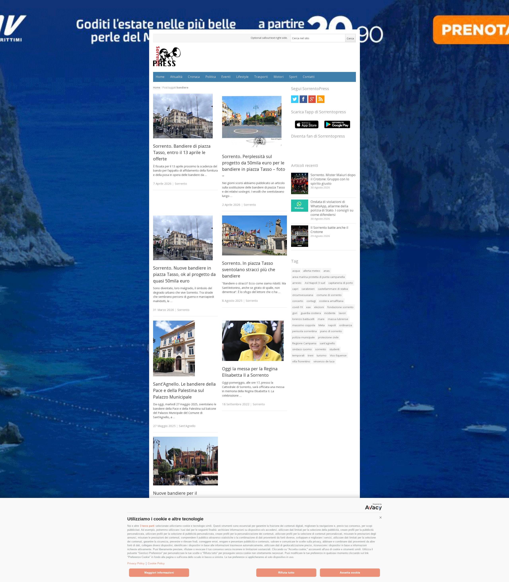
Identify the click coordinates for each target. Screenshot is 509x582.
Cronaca (194, 77)
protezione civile (328, 337)
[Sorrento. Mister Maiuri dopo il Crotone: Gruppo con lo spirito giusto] (299, 193)
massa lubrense (338, 319)
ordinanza (345, 325)
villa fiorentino (301, 361)
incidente (329, 313)
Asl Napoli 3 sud (315, 283)
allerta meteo (311, 271)
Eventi (225, 77)
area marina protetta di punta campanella (318, 277)
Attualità (176, 77)
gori (294, 313)
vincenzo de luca (324, 361)
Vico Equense (338, 355)
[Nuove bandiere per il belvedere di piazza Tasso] (185, 484)
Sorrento (181, 183)
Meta (322, 325)
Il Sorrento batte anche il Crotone (329, 229)
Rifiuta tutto (286, 572)
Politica (210, 77)
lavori (342, 313)
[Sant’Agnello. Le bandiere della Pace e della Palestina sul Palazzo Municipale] (174, 375)
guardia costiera (311, 313)
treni (310, 355)
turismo (321, 355)
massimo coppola (303, 325)
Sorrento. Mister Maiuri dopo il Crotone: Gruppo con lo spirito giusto (333, 179)
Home (160, 77)
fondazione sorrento (340, 307)
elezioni (319, 307)
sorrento (320, 349)
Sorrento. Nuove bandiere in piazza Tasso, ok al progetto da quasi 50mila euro (184, 274)
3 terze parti (147, 525)
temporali (298, 355)
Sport (293, 77)
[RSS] (320, 99)
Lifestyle (242, 77)
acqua (296, 271)
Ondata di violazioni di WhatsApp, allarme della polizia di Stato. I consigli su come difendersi (332, 208)
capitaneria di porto (340, 283)
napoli (332, 325)
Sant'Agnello (187, 426)
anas (326, 271)
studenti (334, 349)
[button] (380, 517)
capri (295, 289)
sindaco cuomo (302, 349)
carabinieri (308, 289)
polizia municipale (303, 337)
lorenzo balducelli (303, 319)
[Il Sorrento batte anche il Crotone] (299, 246)
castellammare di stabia (333, 289)
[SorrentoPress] (167, 56)
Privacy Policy (136, 563)
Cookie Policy (156, 563)
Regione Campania (304, 343)
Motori (279, 77)
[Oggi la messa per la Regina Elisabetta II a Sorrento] (253, 360)
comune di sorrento (329, 295)
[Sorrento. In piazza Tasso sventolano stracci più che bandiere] (254, 254)
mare (321, 319)
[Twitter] (294, 99)
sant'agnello (327, 343)
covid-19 (297, 307)
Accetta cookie (350, 572)
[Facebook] (303, 99)
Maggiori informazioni (159, 572)
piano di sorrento (331, 331)
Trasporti (261, 77)
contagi (311, 301)
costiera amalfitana (331, 301)
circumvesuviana (302, 295)
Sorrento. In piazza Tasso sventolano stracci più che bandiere (248, 269)
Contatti (309, 77)
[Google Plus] (312, 99)
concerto (297, 301)
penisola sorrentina (304, 331)
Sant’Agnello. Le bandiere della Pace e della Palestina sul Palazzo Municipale (184, 390)
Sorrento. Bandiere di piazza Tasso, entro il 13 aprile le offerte (182, 152)
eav (308, 307)
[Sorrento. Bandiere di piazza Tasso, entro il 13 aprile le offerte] (183, 137)
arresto (296, 283)
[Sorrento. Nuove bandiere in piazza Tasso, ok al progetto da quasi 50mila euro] (183, 259)
